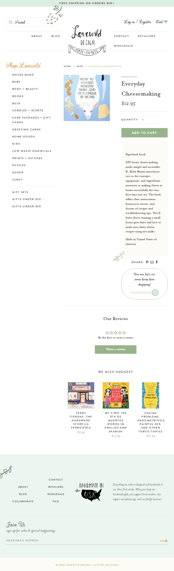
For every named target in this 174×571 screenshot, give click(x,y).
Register (145, 21)
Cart (160, 21)
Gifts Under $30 (26, 207)
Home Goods (23, 137)
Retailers (146, 36)
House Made (23, 75)
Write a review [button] (115, 349)
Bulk (16, 104)
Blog (55, 36)
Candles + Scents (27, 111)
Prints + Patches (27, 158)
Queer (18, 173)
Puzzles (19, 165)
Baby (16, 82)
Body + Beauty (25, 89)
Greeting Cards (26, 130)
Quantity (129, 120)
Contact (121, 36)
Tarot (17, 180)
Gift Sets (20, 192)
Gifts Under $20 (26, 199)
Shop (80, 67)
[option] (81, 410)
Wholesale (123, 46)
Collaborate (23, 502)
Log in (129, 21)
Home (67, 67)
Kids (16, 144)
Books (18, 96)
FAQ (56, 502)
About (36, 36)
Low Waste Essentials (31, 151)
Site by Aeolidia (106, 565)
